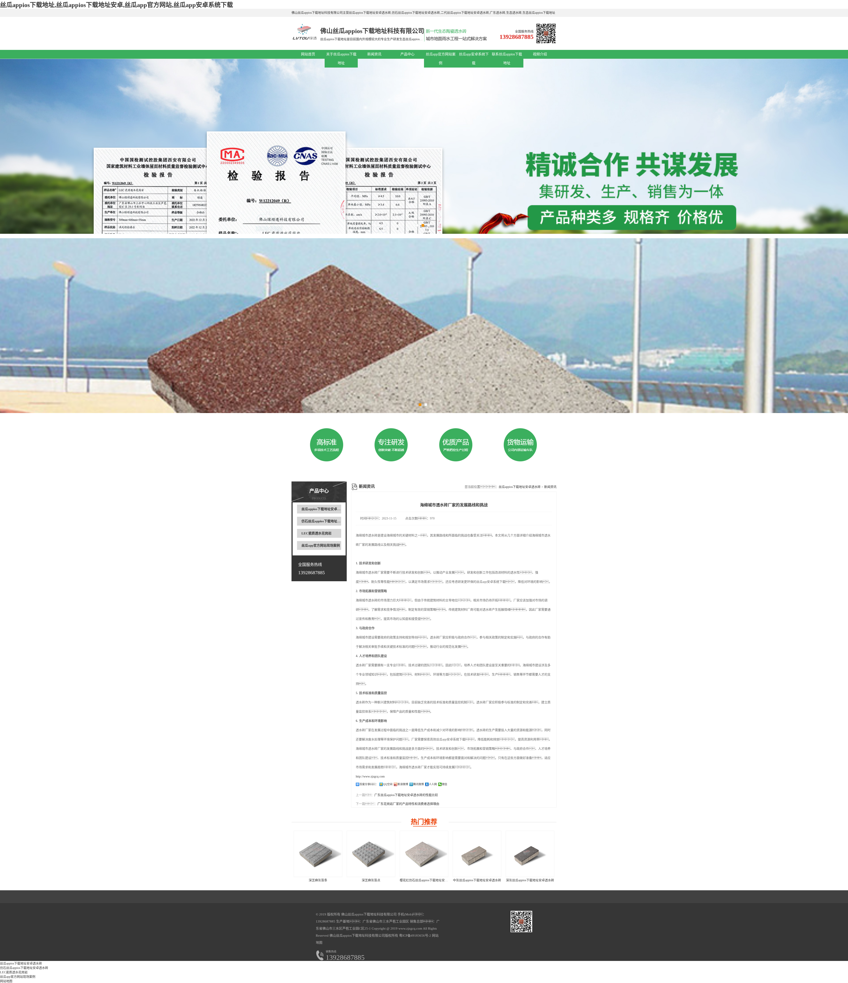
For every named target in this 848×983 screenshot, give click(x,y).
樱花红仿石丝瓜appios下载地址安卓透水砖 (428, 880)
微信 (444, 784)
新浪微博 (403, 784)
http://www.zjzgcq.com (370, 776)
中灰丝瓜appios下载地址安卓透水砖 (477, 880)
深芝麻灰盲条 (318, 880)
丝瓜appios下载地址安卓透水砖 (324, 509)
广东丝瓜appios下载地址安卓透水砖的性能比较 (406, 795)
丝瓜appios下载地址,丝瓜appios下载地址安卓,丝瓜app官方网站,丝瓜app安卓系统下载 (116, 5)
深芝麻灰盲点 (371, 880)
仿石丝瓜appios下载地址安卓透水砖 (327, 521)
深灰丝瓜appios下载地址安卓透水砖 (530, 880)
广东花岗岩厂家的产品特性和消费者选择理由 (408, 804)
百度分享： (369, 784)
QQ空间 (387, 784)
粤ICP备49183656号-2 (414, 935)
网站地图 (6, 981)
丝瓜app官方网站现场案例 (320, 545)
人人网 (433, 784)
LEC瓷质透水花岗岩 (316, 533)
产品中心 (407, 54)
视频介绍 (540, 54)
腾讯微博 (418, 784)
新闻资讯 (374, 54)
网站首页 (308, 54)
